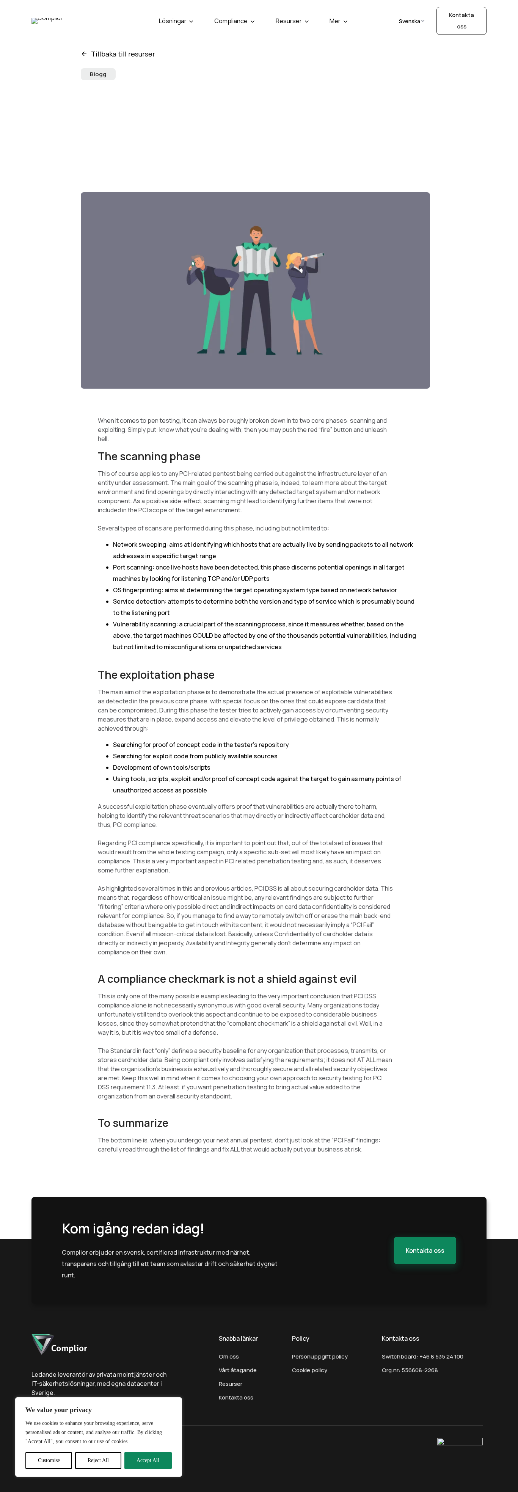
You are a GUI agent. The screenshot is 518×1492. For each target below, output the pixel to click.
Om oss (229, 1356)
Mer (335, 21)
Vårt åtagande (238, 1370)
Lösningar (173, 21)
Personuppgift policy (320, 1356)
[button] (425, 1250)
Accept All (148, 1460)
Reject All (98, 1460)
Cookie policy (309, 1370)
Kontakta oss (236, 1397)
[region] (98, 1437)
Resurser (289, 21)
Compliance (231, 21)
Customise (49, 1460)
